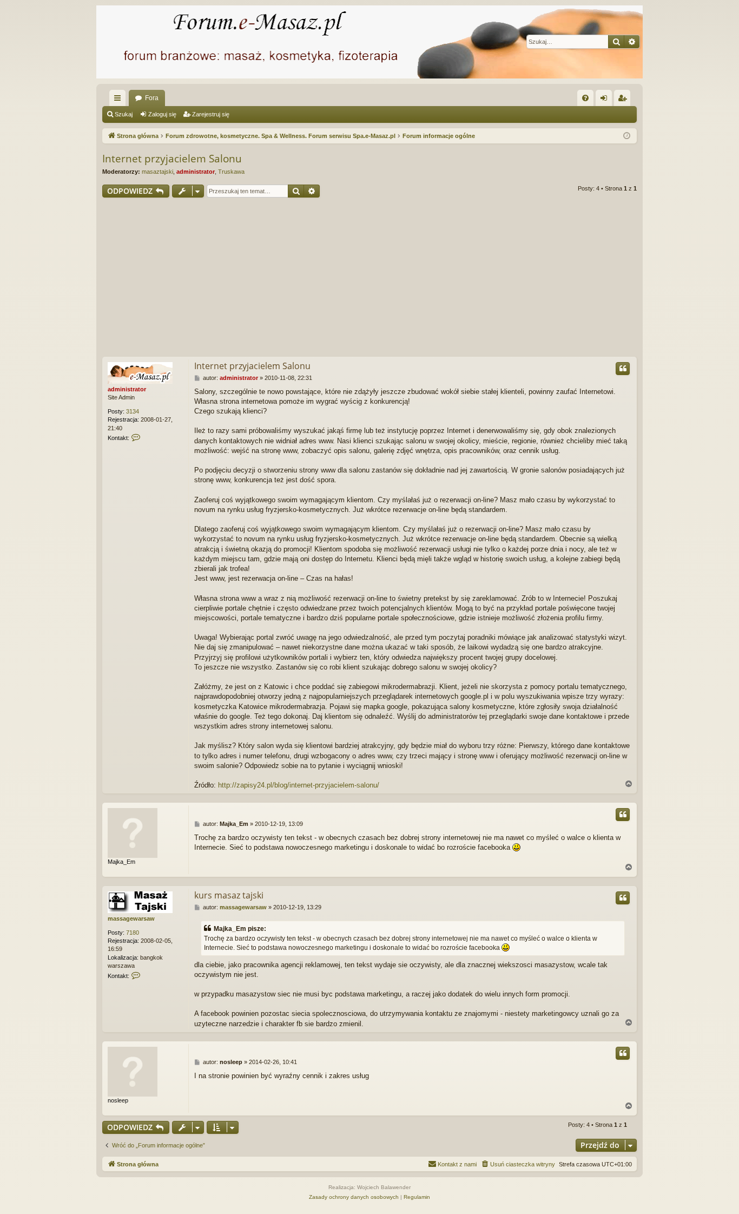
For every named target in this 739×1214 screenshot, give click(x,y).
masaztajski (157, 171)
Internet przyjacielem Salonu (172, 159)
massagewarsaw (131, 918)
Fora (152, 98)
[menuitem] (585, 98)
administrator (195, 171)
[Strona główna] (369, 42)
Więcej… (120, 100)
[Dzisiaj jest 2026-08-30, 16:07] (626, 136)
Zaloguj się (162, 114)
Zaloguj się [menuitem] (606, 100)
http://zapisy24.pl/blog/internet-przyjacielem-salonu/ (298, 785)
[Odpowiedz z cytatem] (623, 368)
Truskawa (231, 171)
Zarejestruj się (210, 114)
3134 (132, 411)
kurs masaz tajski (228, 895)
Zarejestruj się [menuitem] (624, 100)
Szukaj (124, 114)
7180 (132, 932)
